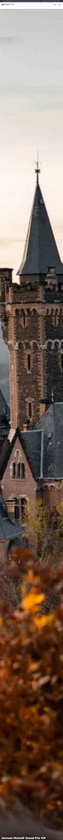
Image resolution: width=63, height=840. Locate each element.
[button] (60, 4)
